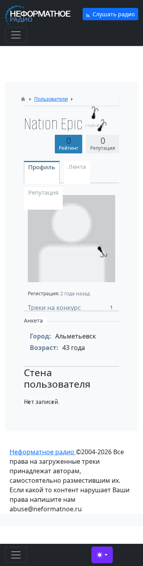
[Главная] (23, 99)
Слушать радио (113, 14)
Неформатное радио (43, 451)
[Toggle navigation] (16, 35)
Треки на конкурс (70, 307)
